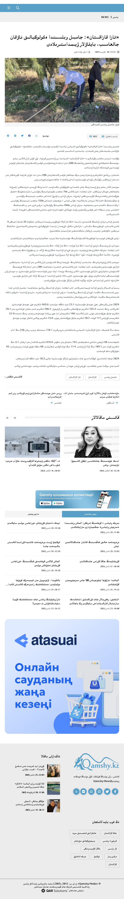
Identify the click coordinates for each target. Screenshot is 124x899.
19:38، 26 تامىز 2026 (50, 570)
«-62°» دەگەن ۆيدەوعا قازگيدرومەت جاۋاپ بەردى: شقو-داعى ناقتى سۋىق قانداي (32, 463)
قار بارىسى (112, 848)
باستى (115, 17)
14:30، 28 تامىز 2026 (50, 528)
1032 (94, 136)
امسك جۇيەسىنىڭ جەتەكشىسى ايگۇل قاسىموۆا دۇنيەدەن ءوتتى (95, 463)
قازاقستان (92, 377)
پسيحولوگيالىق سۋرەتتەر (84, 840)
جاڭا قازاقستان (110, 833)
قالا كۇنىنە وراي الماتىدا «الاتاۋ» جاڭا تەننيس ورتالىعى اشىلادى (29, 785)
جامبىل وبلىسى (110, 377)
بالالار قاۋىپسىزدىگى (92, 848)
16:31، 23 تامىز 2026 (50, 608)
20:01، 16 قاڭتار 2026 (50, 470)
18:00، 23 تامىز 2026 (109, 608)
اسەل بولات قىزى (80, 52)
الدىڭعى (110, 402)
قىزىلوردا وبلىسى (110, 840)
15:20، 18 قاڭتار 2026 (109, 470)
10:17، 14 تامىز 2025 (34, 810)
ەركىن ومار (112, 856)
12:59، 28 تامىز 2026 (50, 551)
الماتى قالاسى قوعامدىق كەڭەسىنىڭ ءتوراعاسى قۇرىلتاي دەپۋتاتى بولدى (35, 563)
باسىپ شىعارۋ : (110, 136)
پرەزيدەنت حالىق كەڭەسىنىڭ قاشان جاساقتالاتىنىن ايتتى (92, 544)
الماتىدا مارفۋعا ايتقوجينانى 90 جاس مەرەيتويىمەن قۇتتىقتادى (92, 582)
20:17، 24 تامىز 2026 (50, 589)
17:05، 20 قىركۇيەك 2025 (33, 792)
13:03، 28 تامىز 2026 (109, 551)
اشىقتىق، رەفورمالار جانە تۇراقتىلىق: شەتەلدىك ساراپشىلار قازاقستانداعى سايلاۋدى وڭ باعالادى (94, 601)
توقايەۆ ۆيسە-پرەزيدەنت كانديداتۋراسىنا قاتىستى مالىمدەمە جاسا (33, 544)
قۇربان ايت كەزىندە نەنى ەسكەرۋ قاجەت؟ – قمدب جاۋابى (29, 768)
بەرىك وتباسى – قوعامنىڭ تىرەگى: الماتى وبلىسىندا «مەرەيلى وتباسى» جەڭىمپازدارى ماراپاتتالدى (91, 525)
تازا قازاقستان (75, 377)
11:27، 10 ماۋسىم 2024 (105, 52)
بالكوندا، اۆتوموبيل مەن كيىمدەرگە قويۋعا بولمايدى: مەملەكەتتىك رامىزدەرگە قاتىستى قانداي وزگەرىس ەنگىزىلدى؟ (33, 582)
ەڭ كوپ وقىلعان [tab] (33, 514)
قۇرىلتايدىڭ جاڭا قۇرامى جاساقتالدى (99, 561)
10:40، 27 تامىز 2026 (109, 566)
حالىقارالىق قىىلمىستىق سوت (84, 833)
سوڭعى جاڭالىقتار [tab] (90, 514)
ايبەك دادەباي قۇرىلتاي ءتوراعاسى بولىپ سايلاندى (33, 523)
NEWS (105, 17)
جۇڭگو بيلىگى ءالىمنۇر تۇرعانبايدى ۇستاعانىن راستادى (30, 803)
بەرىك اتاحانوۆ (80, 856)
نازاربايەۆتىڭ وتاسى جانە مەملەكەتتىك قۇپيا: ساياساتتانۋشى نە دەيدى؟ (36, 601)
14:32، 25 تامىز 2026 (109, 589)
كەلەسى (57, 402)
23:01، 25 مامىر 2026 (34, 775)
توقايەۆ (97, 856)
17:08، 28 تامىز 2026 (109, 532)
